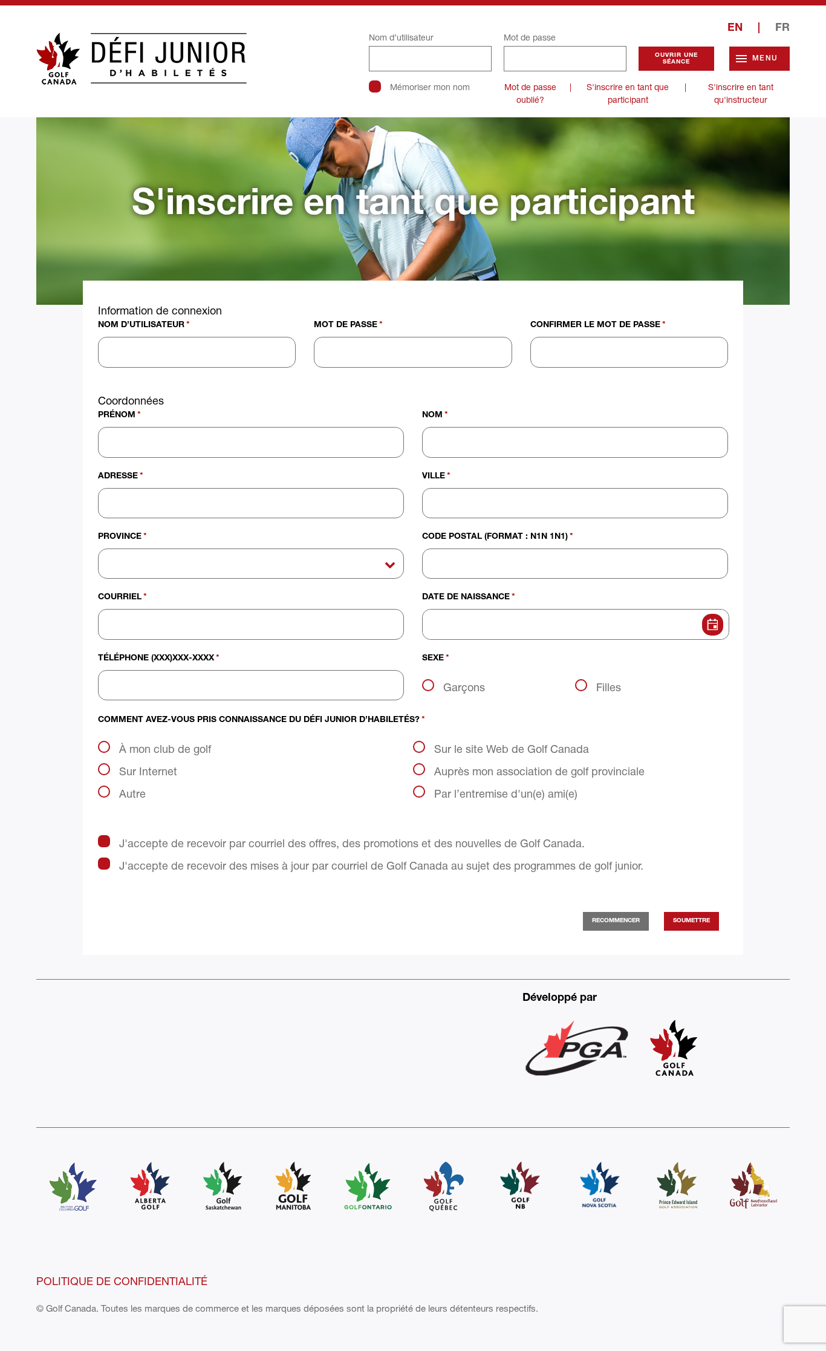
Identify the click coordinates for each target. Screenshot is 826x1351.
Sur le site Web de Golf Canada (511, 748)
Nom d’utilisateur (401, 37)
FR (782, 28)
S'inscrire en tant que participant (628, 93)
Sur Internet (148, 771)
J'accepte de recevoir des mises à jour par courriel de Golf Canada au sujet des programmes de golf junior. (381, 865)
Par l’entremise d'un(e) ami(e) (505, 793)
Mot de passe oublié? (530, 93)
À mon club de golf (165, 748)
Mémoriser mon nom (430, 87)
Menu (765, 58)
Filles (608, 687)
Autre (132, 793)
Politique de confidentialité (121, 1281)
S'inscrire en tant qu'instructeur (740, 93)
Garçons (464, 687)
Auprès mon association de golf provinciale (539, 771)
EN (735, 28)
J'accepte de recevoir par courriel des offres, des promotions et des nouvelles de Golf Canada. (352, 843)
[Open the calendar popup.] (710, 624)
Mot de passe (530, 37)
